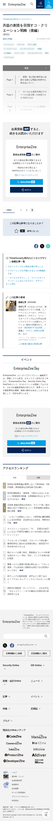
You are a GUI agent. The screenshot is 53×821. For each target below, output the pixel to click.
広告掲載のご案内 (39, 653)
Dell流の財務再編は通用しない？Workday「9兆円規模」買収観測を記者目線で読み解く (28, 485)
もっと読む (11, 283)
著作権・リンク (18, 776)
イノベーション (9, 44)
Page (10, 79)
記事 (5, 696)
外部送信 (15, 800)
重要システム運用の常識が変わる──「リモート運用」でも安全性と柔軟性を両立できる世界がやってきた (28, 567)
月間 (38, 477)
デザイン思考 (32, 44)
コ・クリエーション (10, 49)
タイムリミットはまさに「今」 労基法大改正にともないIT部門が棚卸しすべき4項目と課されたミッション (28, 531)
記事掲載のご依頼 (14, 653)
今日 (14, 477)
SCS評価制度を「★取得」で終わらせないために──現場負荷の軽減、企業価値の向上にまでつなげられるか (28, 495)
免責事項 (15, 784)
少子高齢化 (7, 53)
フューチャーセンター (27, 49)
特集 (5, 708)
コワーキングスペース (35, 53)
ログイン (28, 190)
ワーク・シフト (19, 53)
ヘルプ (14, 772)
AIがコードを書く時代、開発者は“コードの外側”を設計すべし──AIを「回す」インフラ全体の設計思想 (28, 555)
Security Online (11, 665)
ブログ (6, 720)
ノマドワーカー (9, 57)
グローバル (20, 44)
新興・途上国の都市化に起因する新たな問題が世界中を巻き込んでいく (33, 79)
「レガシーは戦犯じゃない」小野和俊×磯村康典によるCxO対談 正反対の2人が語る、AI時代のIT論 (28, 519)
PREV (9, 210)
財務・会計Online (12, 680)
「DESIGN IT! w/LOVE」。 (34, 327)
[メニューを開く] (4, 4)
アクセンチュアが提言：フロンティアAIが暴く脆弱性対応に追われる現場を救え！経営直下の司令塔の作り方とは (28, 543)
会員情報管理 (17, 780)
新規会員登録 (27, 182)
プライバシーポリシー (20, 796)
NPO (46, 53)
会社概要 (15, 788)
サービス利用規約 (18, 792)
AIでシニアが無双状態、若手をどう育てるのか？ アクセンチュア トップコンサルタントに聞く (28, 579)
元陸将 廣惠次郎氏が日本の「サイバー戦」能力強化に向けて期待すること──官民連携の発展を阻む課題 (28, 507)
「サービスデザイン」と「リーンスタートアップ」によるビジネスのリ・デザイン (26, 279)
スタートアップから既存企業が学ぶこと (25, 266)
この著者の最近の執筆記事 (30, 343)
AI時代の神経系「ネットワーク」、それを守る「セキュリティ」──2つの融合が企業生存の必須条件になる (28, 590)
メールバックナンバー (28, 174)
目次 (27, 68)
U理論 (39, 49)
